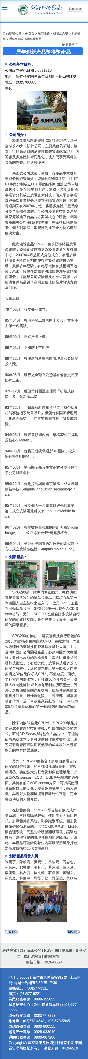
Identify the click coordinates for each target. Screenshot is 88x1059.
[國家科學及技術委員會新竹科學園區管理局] (47, 9)
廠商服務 (44, 33)
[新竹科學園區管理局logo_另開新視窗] (23, 9)
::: (1, 25)
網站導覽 (9, 950)
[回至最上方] (73, 933)
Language (75, 8)
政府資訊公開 (30, 950)
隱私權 (67, 950)
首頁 (31, 33)
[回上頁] (11, 933)
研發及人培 (60, 33)
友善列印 (71, 44)
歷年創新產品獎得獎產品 (25, 39)
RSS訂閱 (51, 950)
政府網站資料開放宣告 (41, 956)
